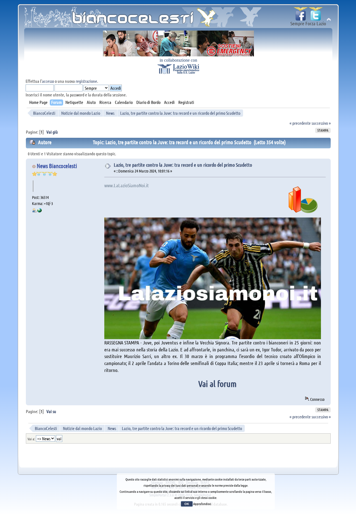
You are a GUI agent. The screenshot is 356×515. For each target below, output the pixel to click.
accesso (48, 81)
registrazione (86, 81)
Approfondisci (202, 503)
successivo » (321, 123)
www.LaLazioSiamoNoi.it (126, 185)
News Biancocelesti (57, 165)
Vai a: (31, 438)
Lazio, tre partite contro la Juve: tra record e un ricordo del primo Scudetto (183, 165)
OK (186, 504)
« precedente (300, 123)
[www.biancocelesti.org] (39, 210)
